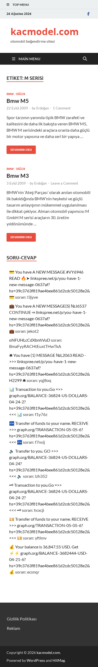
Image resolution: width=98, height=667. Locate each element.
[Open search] (85, 59)
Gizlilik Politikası (22, 618)
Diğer (20, 94)
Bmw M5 (18, 100)
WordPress (36, 660)
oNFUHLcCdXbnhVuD (29, 339)
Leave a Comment (64, 183)
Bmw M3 (18, 175)
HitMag (59, 660)
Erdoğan (42, 108)
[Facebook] (88, 13)
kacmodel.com (44, 31)
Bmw (10, 94)
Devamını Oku (19, 149)
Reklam (13, 628)
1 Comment (62, 108)
